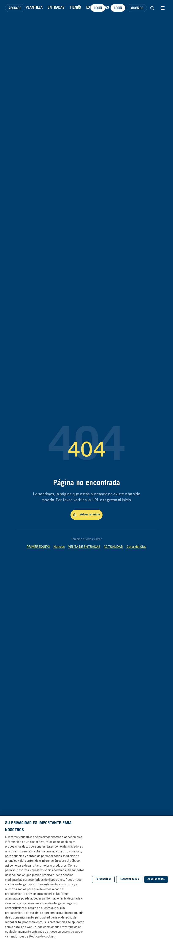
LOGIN (98, 7)
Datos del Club (136, 546)
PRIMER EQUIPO (38, 546)
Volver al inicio (90, 514)
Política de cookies (42, 936)
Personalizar (103, 879)
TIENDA (75, 8)
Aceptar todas (156, 879)
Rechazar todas (129, 879)
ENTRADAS (56, 8)
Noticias (59, 546)
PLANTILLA (34, 8)
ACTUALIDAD (113, 546)
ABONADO (15, 7)
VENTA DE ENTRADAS (84, 546)
